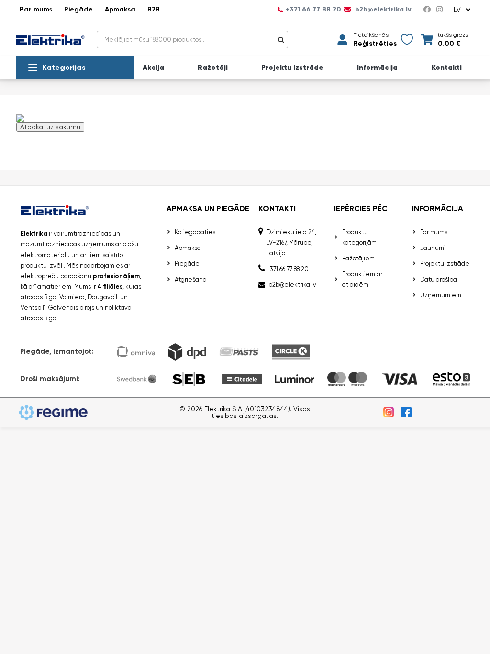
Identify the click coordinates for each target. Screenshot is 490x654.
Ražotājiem (358, 258)
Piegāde (78, 9)
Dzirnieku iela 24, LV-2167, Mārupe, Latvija (291, 242)
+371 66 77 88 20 (313, 9)
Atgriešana (191, 279)
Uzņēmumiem (440, 295)
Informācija (377, 67)
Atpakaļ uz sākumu (50, 127)
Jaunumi (432, 247)
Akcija (153, 67)
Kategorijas (64, 67)
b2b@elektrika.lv (382, 9)
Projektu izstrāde (292, 67)
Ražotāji (213, 67)
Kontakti (447, 67)
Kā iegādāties (195, 232)
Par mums (36, 9)
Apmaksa (120, 9)
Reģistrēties (375, 43)
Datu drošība (438, 279)
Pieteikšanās (371, 35)
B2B (153, 9)
